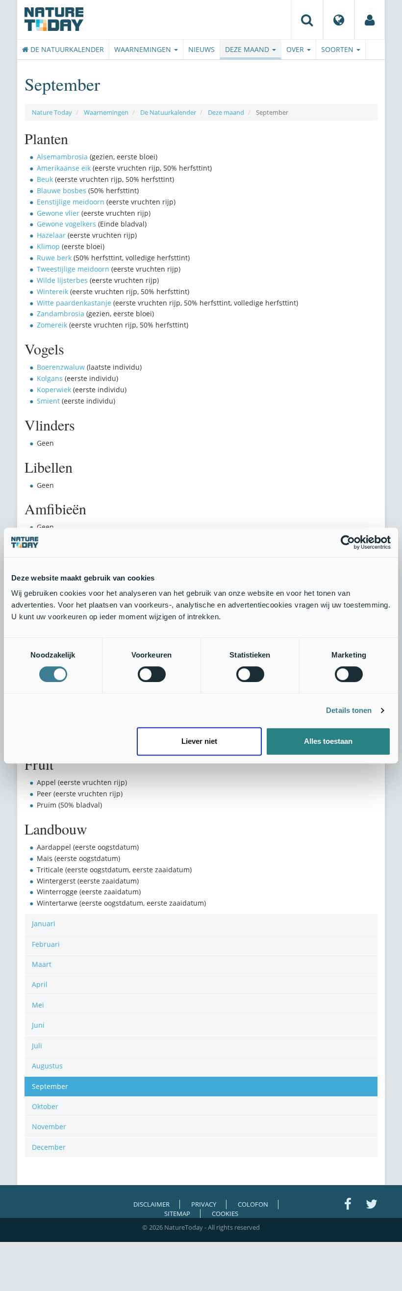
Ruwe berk (54, 257)
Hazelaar (51, 235)
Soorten (338, 49)
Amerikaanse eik (64, 168)
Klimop (48, 246)
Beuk (45, 179)
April (40, 984)
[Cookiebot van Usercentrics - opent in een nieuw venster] (348, 542)
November (49, 1126)
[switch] (152, 674)
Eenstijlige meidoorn (70, 201)
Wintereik (52, 291)
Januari (43, 923)
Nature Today (52, 112)
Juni (38, 1025)
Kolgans (50, 378)
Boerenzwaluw (61, 367)
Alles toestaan (328, 741)
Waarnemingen (143, 49)
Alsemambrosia (62, 156)
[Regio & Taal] (338, 19)
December (49, 1147)
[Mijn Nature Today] (369, 19)
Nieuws (201, 49)
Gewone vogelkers (66, 223)
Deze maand (248, 49)
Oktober (45, 1106)
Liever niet (199, 741)
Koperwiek (54, 389)
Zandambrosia (60, 313)
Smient (48, 400)
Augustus (47, 1065)
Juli (37, 1045)
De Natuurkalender (66, 49)
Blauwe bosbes (61, 190)
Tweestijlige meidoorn (73, 269)
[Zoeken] (307, 19)
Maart (41, 964)
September (50, 1086)
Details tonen (349, 710)
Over (296, 49)
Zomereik (52, 324)
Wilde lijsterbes (62, 280)
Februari (46, 944)
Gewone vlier (58, 213)
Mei (38, 1005)
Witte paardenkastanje (74, 302)
